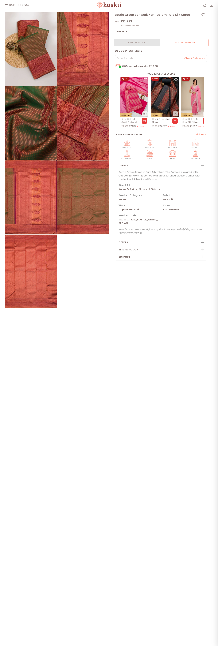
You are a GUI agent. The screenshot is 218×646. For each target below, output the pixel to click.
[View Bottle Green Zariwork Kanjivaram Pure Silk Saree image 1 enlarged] (31, 49)
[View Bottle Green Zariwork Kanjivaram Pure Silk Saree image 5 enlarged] (31, 197)
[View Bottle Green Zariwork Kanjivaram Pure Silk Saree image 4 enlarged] (83, 123)
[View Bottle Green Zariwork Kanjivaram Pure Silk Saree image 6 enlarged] (83, 197)
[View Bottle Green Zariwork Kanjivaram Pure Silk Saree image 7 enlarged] (31, 271)
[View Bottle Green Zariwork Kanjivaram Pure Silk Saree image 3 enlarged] (31, 123)
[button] (144, 121)
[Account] (211, 5)
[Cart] (204, 5)
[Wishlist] (198, 5)
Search (26, 5)
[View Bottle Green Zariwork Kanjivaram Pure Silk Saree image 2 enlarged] (83, 49)
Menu (12, 5)
